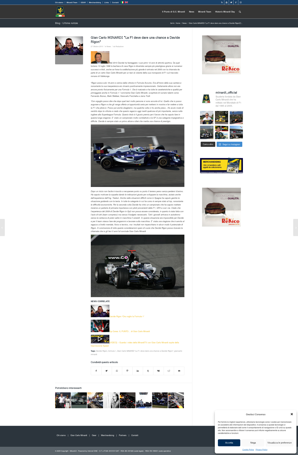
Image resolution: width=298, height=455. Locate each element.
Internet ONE (92, 451)
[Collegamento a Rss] (222, 2)
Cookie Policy (248, 449)
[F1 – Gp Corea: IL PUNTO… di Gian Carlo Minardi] (2, 227)
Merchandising (95, 2)
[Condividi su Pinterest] (127, 371)
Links (106, 2)
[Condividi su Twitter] (107, 371)
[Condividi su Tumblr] (148, 371)
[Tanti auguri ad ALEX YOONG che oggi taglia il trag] (221, 132)
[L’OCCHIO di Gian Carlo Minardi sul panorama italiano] (144, 400)
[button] (291, 414)
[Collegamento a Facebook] (236, 2)
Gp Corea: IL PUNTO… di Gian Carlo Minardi (129, 331)
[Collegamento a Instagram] (240, 2)
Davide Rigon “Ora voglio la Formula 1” (126, 316)
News (109, 46)
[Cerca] (240, 11)
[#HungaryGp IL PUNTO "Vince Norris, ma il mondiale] (236, 117)
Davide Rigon (101, 351)
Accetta (229, 442)
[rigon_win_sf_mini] (69, 50)
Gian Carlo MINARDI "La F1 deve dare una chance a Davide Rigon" (145, 351)
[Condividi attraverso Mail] (179, 371)
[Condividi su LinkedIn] (138, 371)
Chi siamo (59, 2)
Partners (122, 435)
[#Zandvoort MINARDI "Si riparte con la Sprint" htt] (206, 117)
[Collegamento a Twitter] (231, 2)
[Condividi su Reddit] (169, 371)
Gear (94, 435)
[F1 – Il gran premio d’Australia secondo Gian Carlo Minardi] (160, 400)
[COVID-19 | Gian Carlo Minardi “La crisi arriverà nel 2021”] (111, 400)
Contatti (115, 2)
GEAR (83, 2)
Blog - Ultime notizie (66, 23)
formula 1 (112, 351)
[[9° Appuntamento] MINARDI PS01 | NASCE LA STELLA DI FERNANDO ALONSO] (79, 400)
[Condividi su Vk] (158, 371)
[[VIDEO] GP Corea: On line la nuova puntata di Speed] (295, 227)
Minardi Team (72, 2)
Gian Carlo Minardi (78, 435)
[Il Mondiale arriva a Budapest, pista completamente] (206, 132)
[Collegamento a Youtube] (226, 2)
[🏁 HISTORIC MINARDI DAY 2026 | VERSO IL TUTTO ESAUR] (221, 117)
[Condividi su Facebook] (96, 371)
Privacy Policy (261, 449)
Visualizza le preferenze (279, 442)
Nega (253, 442)
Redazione (120, 46)
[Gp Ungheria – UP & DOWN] (63, 400)
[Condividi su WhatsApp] (117, 371)
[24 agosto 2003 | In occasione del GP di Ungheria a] (236, 132)
